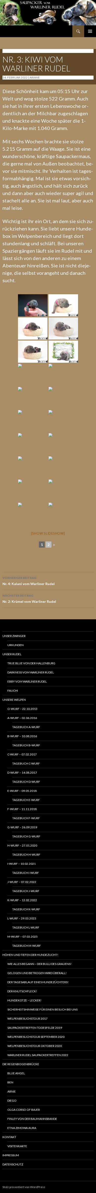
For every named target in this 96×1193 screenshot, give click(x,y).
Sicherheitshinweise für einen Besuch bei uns (42, 1009)
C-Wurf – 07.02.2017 (22, 754)
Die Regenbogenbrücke (20, 1064)
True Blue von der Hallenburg (31, 663)
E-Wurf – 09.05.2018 (22, 791)
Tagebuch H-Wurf (26, 854)
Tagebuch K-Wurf (26, 909)
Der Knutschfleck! (22, 991)
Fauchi (12, 690)
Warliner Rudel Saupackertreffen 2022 (37, 1055)
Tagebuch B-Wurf (26, 745)
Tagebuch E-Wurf (26, 800)
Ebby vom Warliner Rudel (27, 681)
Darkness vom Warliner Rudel (30, 672)
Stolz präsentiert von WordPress (23, 1187)
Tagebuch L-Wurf (25, 927)
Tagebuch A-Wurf (26, 727)
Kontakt (9, 1137)
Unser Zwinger (14, 636)
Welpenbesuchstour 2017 (27, 1018)
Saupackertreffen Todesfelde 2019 (34, 1028)
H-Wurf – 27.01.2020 (22, 845)
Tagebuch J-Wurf (25, 891)
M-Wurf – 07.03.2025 (22, 936)
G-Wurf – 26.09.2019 (22, 827)
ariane (35, 77)
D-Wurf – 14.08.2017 (22, 772)
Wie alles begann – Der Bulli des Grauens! (39, 964)
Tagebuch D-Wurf (26, 782)
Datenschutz (12, 1164)
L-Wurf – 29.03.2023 (21, 918)
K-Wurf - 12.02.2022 (17, 51)
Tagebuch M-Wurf (26, 946)
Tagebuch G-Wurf (26, 836)
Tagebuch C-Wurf (26, 763)
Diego (11, 1100)
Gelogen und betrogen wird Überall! (37, 973)
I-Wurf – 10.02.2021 (21, 864)
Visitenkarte (17, 1146)
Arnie (11, 1091)
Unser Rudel (11, 654)
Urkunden (15, 645)
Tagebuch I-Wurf (25, 873)
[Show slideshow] (48, 533)
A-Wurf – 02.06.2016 (22, 718)
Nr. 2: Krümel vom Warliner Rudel (29, 599)
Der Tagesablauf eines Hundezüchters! (38, 982)
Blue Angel (16, 1073)
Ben (10, 1082)
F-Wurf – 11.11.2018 (22, 809)
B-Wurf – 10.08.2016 (22, 736)
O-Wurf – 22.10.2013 (22, 709)
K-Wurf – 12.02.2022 (22, 900)
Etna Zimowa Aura (21, 1128)
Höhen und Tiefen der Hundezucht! (30, 955)
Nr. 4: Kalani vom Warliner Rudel (28, 581)
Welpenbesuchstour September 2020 (35, 1037)
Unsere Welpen (14, 700)
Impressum (10, 1155)
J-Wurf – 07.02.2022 (21, 882)
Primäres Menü (90, 31)
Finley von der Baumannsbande (32, 1119)
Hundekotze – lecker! (24, 1000)
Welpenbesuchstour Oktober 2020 (34, 1046)
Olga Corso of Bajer (23, 1109)
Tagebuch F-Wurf (26, 818)
